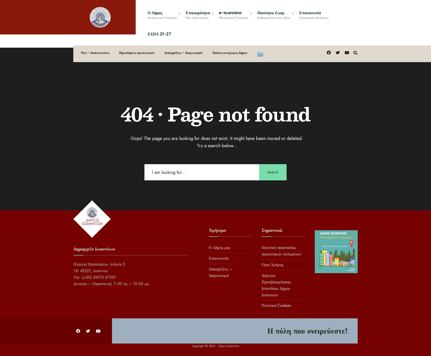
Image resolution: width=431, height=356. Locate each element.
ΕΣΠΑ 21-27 (159, 34)
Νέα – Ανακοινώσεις (95, 52)
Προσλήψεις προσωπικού (136, 52)
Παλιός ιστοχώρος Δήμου (230, 52)
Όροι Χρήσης (273, 265)
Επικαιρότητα (198, 15)
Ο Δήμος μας (219, 247)
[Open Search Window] (355, 52)
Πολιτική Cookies (276, 305)
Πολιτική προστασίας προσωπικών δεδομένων (281, 251)
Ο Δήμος (162, 15)
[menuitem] (165, 14)
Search (272, 172)
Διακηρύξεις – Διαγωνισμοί (183, 52)
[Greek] (260, 53)
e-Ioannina (233, 15)
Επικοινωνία (314, 15)
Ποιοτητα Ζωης (273, 15)
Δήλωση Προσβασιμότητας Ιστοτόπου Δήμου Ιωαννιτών (276, 285)
